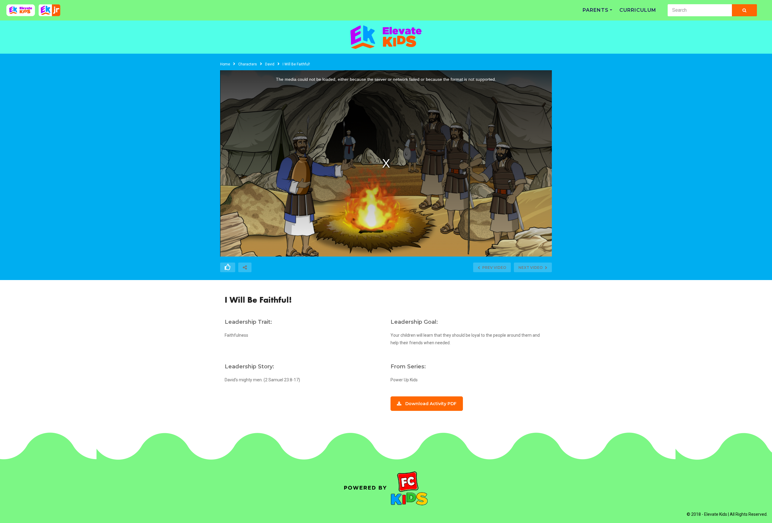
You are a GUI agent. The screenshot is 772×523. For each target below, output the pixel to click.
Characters (247, 64)
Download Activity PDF (431, 403)
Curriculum (637, 10)
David (269, 64)
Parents (596, 10)
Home (225, 64)
